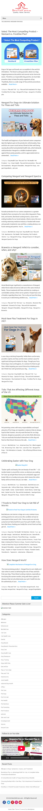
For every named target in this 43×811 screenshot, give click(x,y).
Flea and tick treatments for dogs (30, 89)
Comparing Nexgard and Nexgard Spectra (21, 176)
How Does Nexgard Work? (14, 560)
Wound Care (5, 727)
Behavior (3, 622)
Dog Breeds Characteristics (9, 646)
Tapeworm (13, 552)
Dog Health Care (13, 160)
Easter (12, 489)
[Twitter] (8, 803)
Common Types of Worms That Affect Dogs (15, 537)
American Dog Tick (26, 445)
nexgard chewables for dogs (23, 547)
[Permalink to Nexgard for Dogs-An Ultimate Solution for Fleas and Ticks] (21, 136)
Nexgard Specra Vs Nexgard (31, 236)
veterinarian (21, 552)
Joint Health (4, 680)
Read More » (13, 84)
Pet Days (3, 693)
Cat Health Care (6, 636)
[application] (21, 748)
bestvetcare (23, 484)
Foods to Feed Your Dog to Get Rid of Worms (15, 544)
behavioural (4, 626)
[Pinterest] (12, 803)
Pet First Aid (4, 697)
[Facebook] (4, 803)
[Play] (4, 758)
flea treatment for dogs (19, 379)
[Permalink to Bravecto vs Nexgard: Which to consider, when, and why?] (21, 280)
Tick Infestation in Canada (14, 450)
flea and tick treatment (33, 376)
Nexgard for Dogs (22, 92)
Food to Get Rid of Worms (25, 539)
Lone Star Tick (27, 447)
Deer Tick (19, 447)
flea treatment (6, 379)
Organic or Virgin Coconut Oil (15, 549)
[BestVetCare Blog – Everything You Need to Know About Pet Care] (21, 13)
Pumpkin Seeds (35, 549)
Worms (4, 236)
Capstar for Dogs (19, 376)
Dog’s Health (15, 163)
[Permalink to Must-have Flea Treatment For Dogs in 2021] (21, 352)
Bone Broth (36, 534)
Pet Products (33, 234)
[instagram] (16, 803)
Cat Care (3, 632)
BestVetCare (12, 231)
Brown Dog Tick (10, 447)
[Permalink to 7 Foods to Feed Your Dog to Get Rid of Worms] (21, 510)
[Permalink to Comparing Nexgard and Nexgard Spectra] (21, 207)
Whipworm (29, 552)
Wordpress (31, 809)
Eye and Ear (4, 666)
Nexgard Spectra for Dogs (10, 239)
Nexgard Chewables (18, 165)
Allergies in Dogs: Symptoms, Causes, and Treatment (17, 769)
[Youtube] (20, 803)
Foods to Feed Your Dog (32, 542)
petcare (3, 714)
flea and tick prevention (27, 163)
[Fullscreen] (39, 758)
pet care (15, 168)
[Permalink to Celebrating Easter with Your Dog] (21, 465)
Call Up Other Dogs (17, 487)
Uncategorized (5, 721)
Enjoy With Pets (5, 663)
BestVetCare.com (33, 484)
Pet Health (30, 160)
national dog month (7, 683)
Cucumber (33, 537)
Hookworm (33, 544)
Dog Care (19, 231)
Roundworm (5, 552)
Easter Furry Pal (10, 492)
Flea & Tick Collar (6, 670)
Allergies (3, 619)
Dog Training (5, 660)
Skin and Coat (5, 717)
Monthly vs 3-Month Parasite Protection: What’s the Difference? (20, 787)
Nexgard (4, 308)
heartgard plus (36, 492)
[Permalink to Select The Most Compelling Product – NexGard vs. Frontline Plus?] (21, 65)
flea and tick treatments (29, 305)
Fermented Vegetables (9, 539)
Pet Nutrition (25, 532)
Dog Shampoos (5, 656)
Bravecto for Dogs (15, 305)
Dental (3, 639)
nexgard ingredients (35, 589)
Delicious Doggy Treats (31, 487)
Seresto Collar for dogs (27, 495)
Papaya (27, 549)
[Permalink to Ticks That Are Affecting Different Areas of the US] (21, 423)
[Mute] (36, 758)
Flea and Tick (12, 89)
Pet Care (19, 303)
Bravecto (29, 303)
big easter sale (6, 487)
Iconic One (11, 809)
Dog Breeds (4, 643)
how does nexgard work (27, 586)
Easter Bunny (29, 489)
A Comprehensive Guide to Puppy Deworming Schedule (17, 778)
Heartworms (8, 234)
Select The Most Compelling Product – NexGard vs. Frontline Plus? (19, 32)
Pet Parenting (24, 234)
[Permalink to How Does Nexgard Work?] (21, 564)
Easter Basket (19, 489)
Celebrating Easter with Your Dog (17, 461)
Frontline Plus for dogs (9, 92)
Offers (3, 687)
